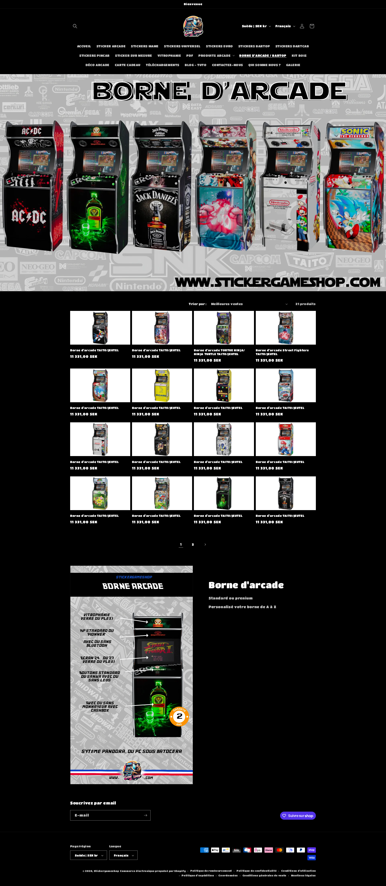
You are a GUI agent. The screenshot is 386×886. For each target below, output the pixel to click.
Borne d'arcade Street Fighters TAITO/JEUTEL (282, 352)
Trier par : (197, 304)
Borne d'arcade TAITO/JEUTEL (94, 350)
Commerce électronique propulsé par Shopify (153, 871)
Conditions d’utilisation (298, 870)
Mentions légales (303, 875)
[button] (75, 26)
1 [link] (181, 544)
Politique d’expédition (198, 875)
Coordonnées (228, 875)
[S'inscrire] (145, 815)
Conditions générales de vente (264, 875)
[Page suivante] (205, 544)
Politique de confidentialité (257, 870)
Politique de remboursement (211, 870)
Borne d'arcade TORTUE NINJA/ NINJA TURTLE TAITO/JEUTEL (219, 352)
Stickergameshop (106, 871)
